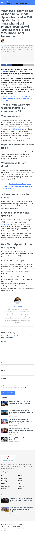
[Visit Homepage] (17, 2)
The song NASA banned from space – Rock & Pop (20, 438)
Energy (3, 483)
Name (3, 363)
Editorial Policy (16, 526)
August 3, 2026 (13, 407)
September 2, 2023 (14, 441)
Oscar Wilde (10, 41)
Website (3, 378)
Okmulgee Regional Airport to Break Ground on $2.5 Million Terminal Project (21, 509)
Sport (20, 481)
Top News (21, 486)
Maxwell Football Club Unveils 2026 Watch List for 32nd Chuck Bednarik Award (21, 500)
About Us (3, 524)
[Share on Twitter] (17, 65)
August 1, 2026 (13, 434)
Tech (7, 7)
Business (4, 478)
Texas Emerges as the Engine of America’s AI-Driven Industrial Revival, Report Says (21, 412)
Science (20, 478)
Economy (4, 481)
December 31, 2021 (22, 41)
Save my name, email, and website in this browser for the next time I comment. (15, 387)
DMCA (20, 524)
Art (2, 475)
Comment (5, 341)
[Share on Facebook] (6, 65)
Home (2, 7)
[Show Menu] (2, 2)
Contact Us (12, 524)
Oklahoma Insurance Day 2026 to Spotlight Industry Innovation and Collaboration (19, 403)
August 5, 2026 (14, 416)
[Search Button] (33, 2)
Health (20, 475)
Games (3, 489)
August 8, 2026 (14, 425)
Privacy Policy (5, 526)
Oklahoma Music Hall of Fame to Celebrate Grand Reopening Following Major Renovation (21, 430)
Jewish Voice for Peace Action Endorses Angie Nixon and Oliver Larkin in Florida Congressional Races (21, 421)
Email (3, 370)
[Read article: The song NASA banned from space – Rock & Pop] (4, 439)
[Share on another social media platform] (28, 65)
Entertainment (5, 486)
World (20, 489)
